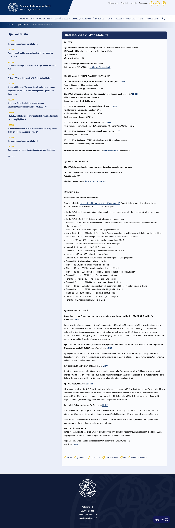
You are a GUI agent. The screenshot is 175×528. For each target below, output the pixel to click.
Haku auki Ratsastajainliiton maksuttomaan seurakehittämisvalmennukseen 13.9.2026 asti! (27, 105)
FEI (124, 457)
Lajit (110, 18)
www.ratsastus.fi (110, 151)
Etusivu (11, 25)
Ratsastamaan (25, 18)
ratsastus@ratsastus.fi (87, 518)
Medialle (133, 3)
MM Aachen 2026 (43, 18)
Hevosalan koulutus (139, 457)
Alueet (119, 18)
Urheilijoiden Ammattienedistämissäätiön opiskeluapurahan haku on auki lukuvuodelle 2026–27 (32, 130)
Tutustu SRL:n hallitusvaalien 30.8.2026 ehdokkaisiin (30, 78)
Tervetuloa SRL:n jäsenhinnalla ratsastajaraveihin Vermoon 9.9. (32, 67)
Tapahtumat (95, 457)
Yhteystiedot (113, 3)
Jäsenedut (81, 457)
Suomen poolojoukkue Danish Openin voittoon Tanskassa (31, 150)
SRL (141, 18)
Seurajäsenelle (61, 18)
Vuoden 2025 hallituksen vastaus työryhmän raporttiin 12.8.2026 (30, 55)
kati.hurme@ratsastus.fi (100, 67)
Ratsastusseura (111, 457)
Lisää (10, 156)
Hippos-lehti (153, 18)
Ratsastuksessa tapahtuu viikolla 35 (23, 44)
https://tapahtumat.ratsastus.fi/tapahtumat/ (100, 203)
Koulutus (99, 18)
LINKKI (123, 82)
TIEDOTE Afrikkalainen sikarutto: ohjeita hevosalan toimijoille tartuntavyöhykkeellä (33, 118)
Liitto (69, 457)
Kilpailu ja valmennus (81, 18)
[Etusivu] (13, 7)
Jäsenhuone (143, 3)
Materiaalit (131, 18)
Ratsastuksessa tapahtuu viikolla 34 (23, 141)
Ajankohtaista (22, 25)
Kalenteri (124, 3)
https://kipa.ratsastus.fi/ (95, 181)
